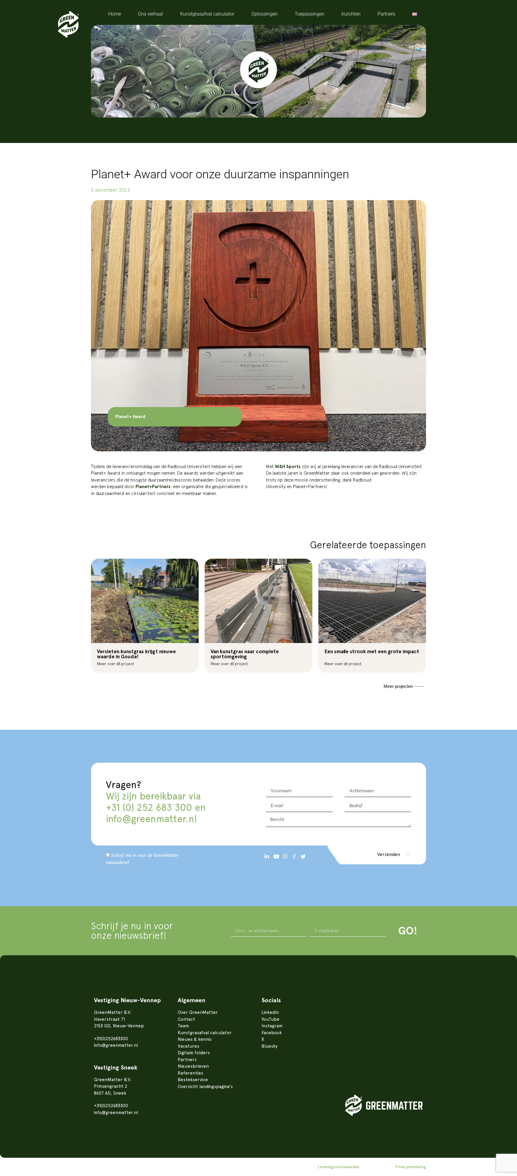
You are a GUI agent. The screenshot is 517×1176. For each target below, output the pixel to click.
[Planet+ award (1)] (258, 325)
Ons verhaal (150, 14)
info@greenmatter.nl (151, 819)
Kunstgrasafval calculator (207, 14)
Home (114, 14)
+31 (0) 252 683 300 (149, 807)
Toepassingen (309, 14)
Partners (386, 14)
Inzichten (351, 14)
